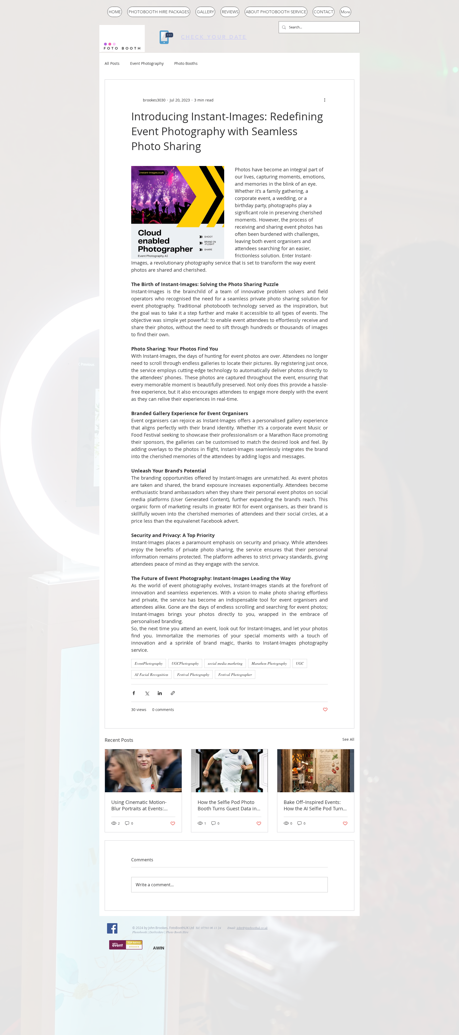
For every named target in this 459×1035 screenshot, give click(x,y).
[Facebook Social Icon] (112, 928)
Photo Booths (186, 63)
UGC (300, 663)
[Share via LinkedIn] (159, 693)
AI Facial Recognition (151, 674)
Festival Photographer (235, 674)
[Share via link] (172, 693)
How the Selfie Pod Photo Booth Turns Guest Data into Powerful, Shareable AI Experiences (229, 805)
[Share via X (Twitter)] (146, 693)
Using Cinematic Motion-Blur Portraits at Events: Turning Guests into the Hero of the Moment (139, 805)
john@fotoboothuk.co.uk (252, 928)
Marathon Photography (269, 663)
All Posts (112, 63)
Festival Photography (193, 674)
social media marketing (225, 663)
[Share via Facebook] (133, 693)
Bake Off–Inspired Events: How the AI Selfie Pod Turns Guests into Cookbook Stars (314, 805)
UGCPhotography (185, 663)
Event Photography (147, 63)
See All (348, 739)
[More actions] (324, 100)
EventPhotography (149, 663)
